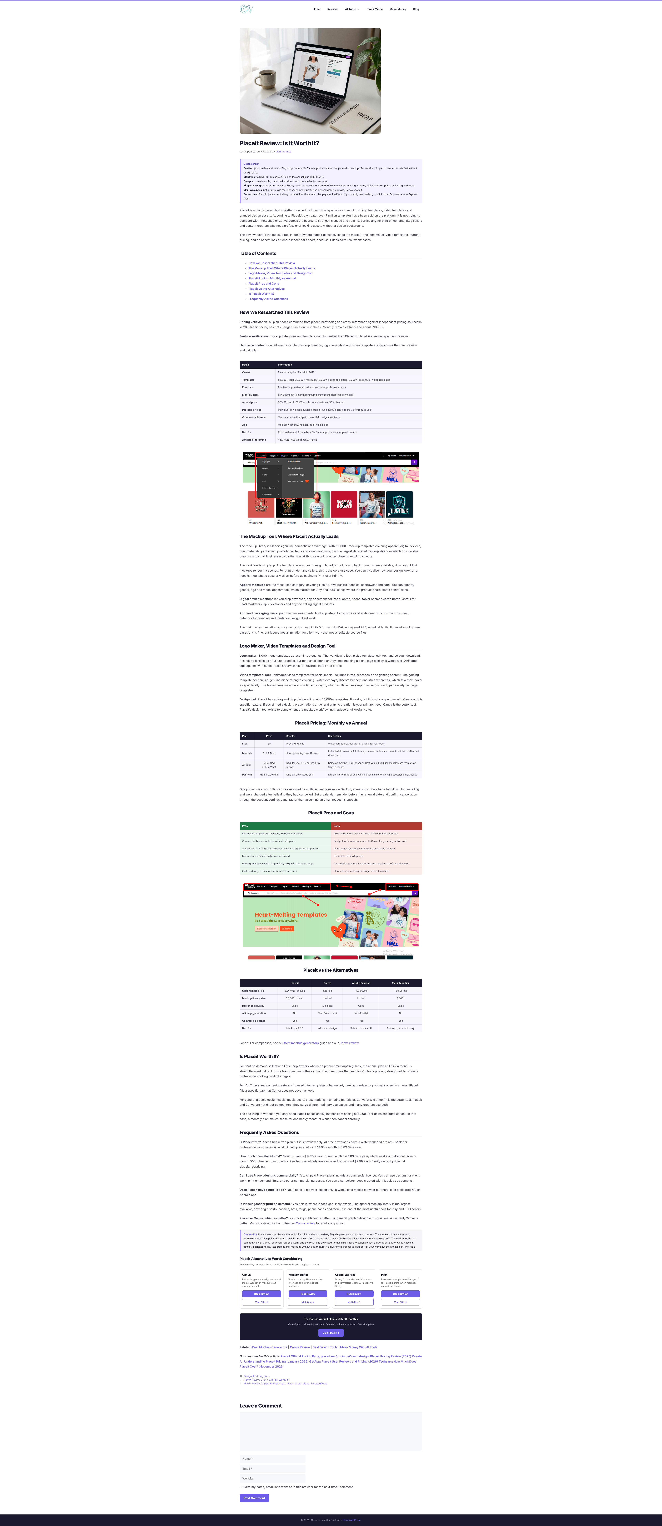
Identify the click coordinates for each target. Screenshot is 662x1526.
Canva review (349, 1043)
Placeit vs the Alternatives (266, 288)
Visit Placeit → (331, 1332)
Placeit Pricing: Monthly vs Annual (272, 278)
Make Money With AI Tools (358, 1347)
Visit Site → (261, 1302)
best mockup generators (301, 1043)
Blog (416, 9)
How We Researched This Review (271, 263)
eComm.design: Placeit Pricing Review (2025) (379, 1356)
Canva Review (300, 1347)
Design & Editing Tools (257, 1376)
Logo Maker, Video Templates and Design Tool (280, 273)
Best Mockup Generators (269, 1347)
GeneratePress (352, 1520)
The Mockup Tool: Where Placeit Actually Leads (281, 268)
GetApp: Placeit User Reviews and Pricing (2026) (343, 1361)
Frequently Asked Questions (268, 299)
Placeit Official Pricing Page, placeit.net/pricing (314, 1356)
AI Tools (350, 9)
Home (316, 9)
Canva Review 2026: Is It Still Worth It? (266, 1379)
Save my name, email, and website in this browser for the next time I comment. (298, 1487)
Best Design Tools (325, 1347)
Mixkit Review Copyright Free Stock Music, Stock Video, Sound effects (285, 1383)
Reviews (332, 9)
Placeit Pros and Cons (263, 283)
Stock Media (375, 9)
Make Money (398, 9)
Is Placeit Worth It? (261, 293)
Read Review (261, 1293)
